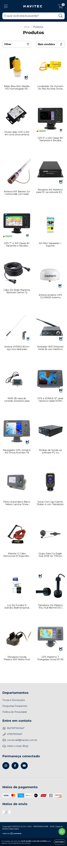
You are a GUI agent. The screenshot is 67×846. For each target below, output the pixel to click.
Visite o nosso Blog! (17, 746)
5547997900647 (15, 728)
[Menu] (5, 6)
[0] (60, 7)
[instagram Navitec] (5, 765)
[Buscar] (60, 16)
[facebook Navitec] (15, 765)
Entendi (59, 842)
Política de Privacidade (14, 712)
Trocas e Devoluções (13, 700)
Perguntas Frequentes (14, 706)
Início (27, 26)
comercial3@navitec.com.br (22, 740)
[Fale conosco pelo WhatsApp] (61, 831)
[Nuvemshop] (12, 834)
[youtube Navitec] (24, 765)
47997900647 (14, 734)
